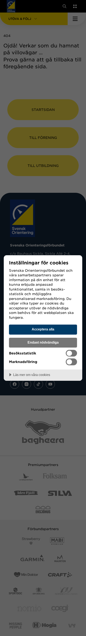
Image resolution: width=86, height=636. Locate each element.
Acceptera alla (43, 329)
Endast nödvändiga (43, 342)
